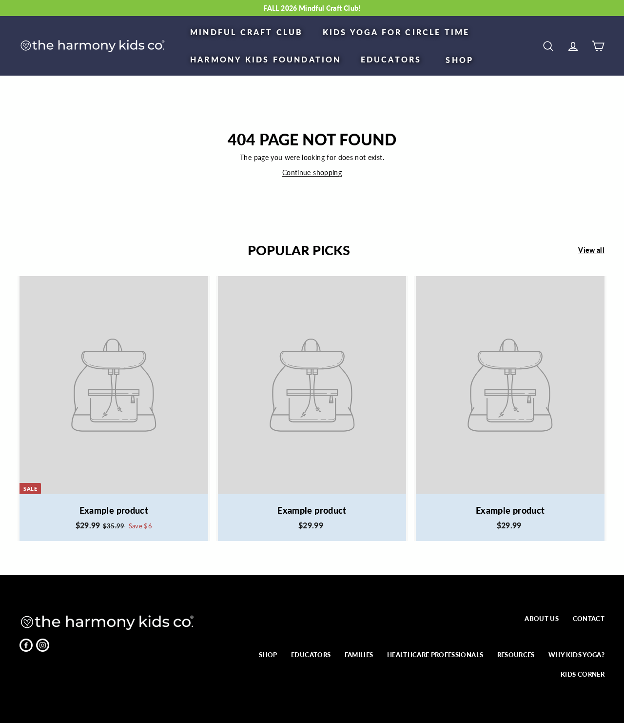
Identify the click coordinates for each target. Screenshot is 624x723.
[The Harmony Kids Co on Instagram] (42, 645)
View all (591, 250)
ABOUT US (542, 619)
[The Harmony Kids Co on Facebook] (26, 645)
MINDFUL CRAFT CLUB (246, 32)
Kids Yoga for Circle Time (396, 32)
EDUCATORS (391, 59)
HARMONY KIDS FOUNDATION (265, 59)
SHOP (459, 59)
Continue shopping (312, 172)
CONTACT (588, 619)
